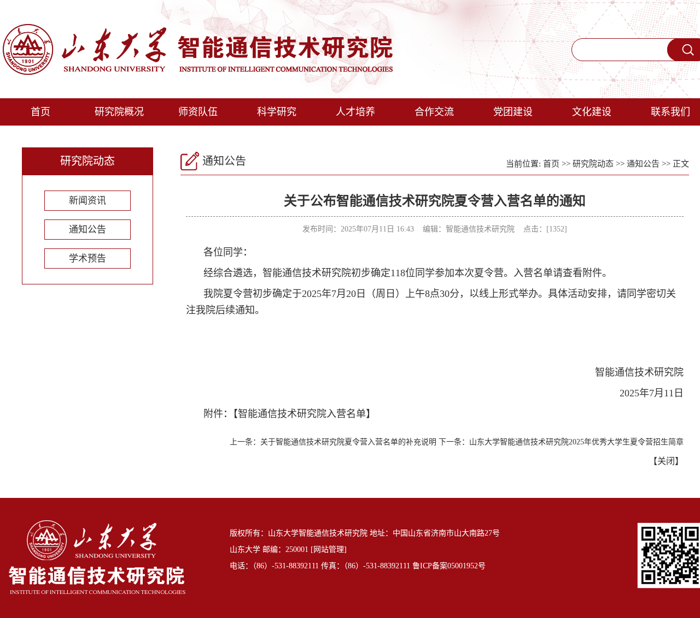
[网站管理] (329, 549)
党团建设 (513, 111)
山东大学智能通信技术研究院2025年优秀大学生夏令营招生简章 (576, 442)
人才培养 (355, 111)
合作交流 (434, 111)
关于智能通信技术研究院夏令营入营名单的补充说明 (348, 442)
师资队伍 (198, 111)
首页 (40, 111)
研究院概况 (119, 111)
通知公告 (87, 229)
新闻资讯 (87, 200)
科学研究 (276, 111)
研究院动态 (593, 163)
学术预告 (87, 258)
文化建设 (591, 111)
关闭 (666, 461)
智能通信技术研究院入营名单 (302, 413)
